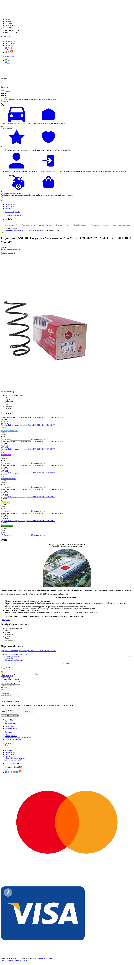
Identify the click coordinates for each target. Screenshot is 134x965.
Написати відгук (7, 676)
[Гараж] (67, 114)
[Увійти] (67, 161)
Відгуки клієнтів (11, 728)
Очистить (4, 97)
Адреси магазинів (7, 56)
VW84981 (4, 423)
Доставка (8, 23)
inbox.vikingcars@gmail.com (14, 758)
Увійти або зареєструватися (116, 171)
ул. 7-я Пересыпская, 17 (13, 760)
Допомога (8, 719)
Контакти (8, 27)
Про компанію (10, 25)
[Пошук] (67, 197)
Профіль (8, 743)
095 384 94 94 (5, 36)
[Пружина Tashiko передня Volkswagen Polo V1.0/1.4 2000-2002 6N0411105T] (45, 390)
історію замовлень (66, 195)
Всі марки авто (10, 723)
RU (8, 63)
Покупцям (8, 732)
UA (8, 60)
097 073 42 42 (10, 43)
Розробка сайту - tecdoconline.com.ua (14, 960)
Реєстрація (9, 747)
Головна (8, 19)
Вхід (6, 745)
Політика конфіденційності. (44, 958)
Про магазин (9, 726)
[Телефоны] (67, 200)
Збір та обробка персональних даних (18, 738)
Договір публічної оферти (14, 739)
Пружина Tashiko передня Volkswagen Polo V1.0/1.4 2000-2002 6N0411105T (28, 425)
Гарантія (8, 21)
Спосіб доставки (11, 736)
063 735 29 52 (10, 45)
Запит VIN (9, 721)
